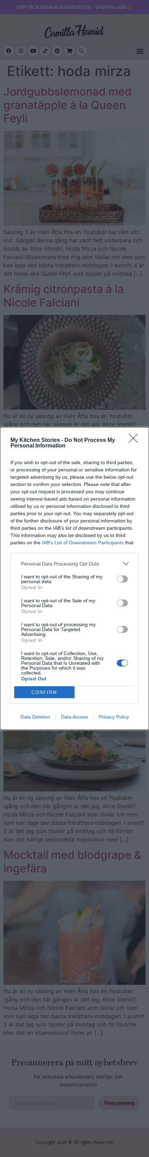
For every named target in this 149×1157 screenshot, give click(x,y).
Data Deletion (35, 717)
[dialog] (74, 578)
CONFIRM (44, 692)
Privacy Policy (114, 717)
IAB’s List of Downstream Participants (83, 542)
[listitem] (74, 563)
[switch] (122, 579)
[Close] (135, 440)
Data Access (74, 717)
